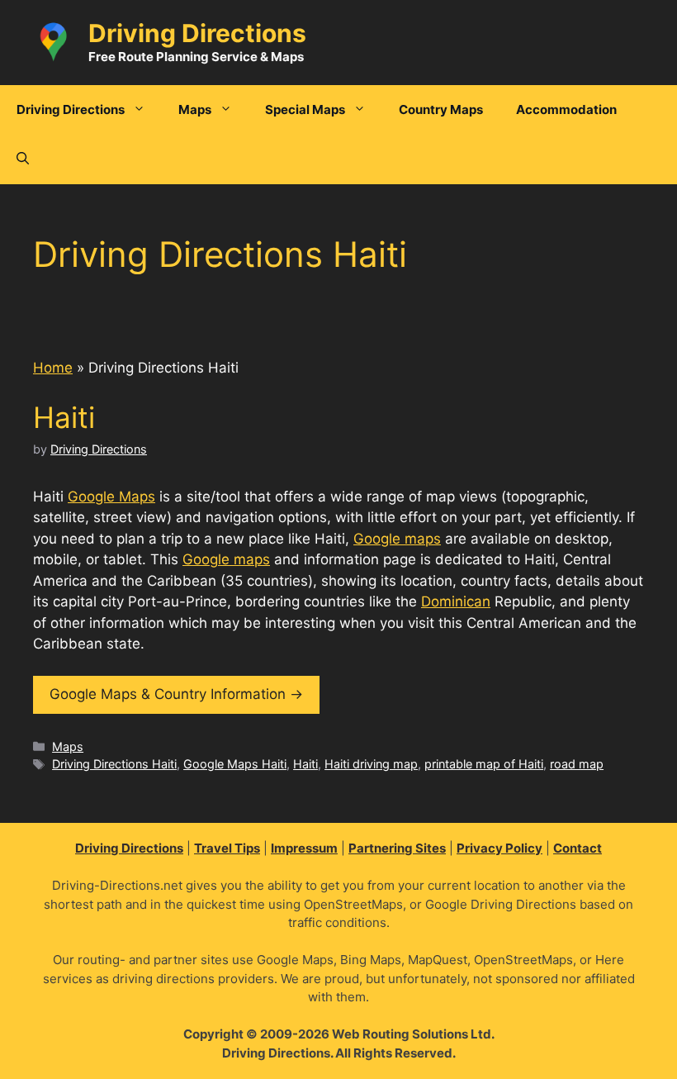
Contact (577, 848)
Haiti (64, 417)
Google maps (397, 538)
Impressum (304, 848)
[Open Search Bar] (22, 159)
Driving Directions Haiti (114, 764)
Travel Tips (227, 848)
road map (577, 764)
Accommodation (566, 109)
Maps (67, 746)
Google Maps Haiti (234, 764)
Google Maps (111, 496)
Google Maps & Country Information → (176, 694)
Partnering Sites (397, 848)
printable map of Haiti (483, 764)
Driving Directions (197, 33)
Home (53, 367)
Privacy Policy (499, 848)
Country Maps (441, 109)
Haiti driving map (371, 764)
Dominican (455, 601)
